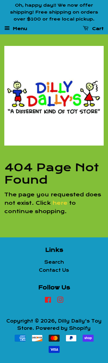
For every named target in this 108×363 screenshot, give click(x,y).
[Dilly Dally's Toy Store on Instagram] (60, 301)
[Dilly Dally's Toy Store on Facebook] (48, 301)
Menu (19, 28)
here (59, 203)
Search (54, 262)
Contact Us (54, 270)
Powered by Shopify (63, 328)
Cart (97, 28)
